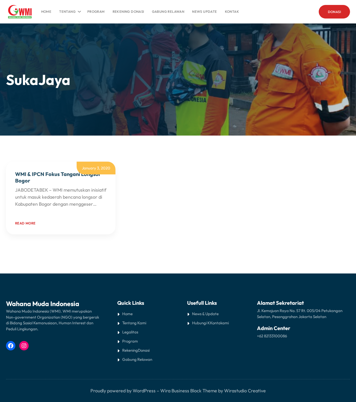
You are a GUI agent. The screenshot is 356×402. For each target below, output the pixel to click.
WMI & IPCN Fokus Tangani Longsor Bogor (58, 177)
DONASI (334, 12)
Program (130, 341)
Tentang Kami (134, 322)
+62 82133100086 (272, 335)
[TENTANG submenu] (78, 10)
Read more (25, 223)
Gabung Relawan (137, 359)
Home (46, 11)
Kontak (216, 322)
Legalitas (130, 332)
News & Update (205, 313)
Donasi (144, 350)
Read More (26, 211)
